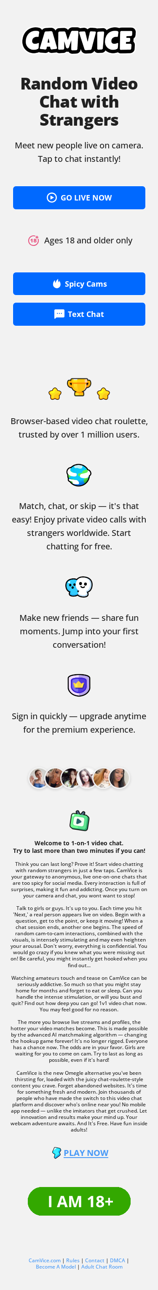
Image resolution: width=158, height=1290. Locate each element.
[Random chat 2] (71, 778)
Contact (94, 1260)
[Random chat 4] (103, 778)
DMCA (117, 1260)
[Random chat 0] (39, 778)
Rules (73, 1260)
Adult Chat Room (102, 1267)
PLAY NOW (86, 1153)
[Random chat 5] (119, 778)
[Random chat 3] (87, 778)
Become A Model (56, 1267)
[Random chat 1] (55, 778)
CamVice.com (45, 1260)
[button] (79, 198)
